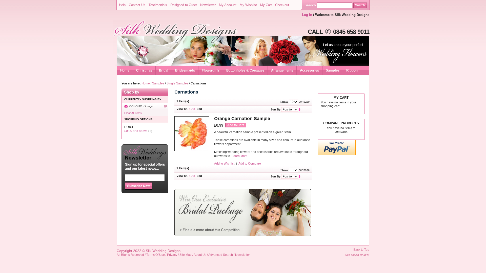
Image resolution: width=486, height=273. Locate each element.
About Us (200, 255)
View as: (182, 109)
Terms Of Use (155, 255)
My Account (227, 5)
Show (284, 101)
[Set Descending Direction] (299, 109)
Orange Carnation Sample (242, 118)
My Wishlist (248, 5)
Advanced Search (220, 255)
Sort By (275, 109)
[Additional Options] (337, 154)
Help (122, 5)
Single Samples (177, 83)
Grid (192, 109)
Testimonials (158, 5)
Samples (158, 83)
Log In (307, 15)
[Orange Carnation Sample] (191, 150)
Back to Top (361, 250)
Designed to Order (183, 5)
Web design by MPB (357, 254)
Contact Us (137, 5)
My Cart (266, 5)
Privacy (172, 255)
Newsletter (208, 5)
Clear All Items (133, 113)
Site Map (185, 255)
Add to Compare (249, 163)
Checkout (282, 5)
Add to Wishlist (224, 163)
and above (136, 131)
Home (124, 70)
